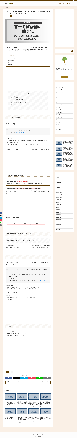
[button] (8, 378)
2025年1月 (59, 219)
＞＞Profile (64, 76)
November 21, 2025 (41, 280)
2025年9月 (59, 199)
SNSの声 (13, 104)
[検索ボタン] (72, 3)
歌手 (58, 124)
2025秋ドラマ (60, 94)
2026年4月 (59, 182)
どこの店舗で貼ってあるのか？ (20, 99)
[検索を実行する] (72, 51)
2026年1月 (59, 189)
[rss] (73, 0)
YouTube (59, 102)
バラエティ (60, 114)
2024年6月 (59, 229)
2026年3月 (59, 184)
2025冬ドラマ (60, 87)
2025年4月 (59, 212)
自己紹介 (59, 129)
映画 (58, 119)
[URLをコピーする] (47, 378)
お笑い (59, 107)
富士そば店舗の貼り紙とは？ (17, 96)
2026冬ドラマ (60, 97)
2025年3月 (59, 214)
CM (58, 99)
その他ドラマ (60, 112)
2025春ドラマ (60, 92)
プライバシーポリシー (35, 434)
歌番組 (59, 127)
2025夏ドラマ (60, 89)
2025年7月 (59, 204)
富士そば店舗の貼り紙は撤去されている (20, 102)
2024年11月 (59, 224)
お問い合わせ (43, 434)
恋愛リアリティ (61, 117)
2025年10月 (59, 197)
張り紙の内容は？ (17, 97)
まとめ (12, 106)
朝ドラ (59, 122)
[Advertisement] (28, 78)
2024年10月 (59, 227)
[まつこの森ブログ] (8, 3)
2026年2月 (59, 187)
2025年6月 (59, 207)
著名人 (59, 132)
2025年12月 (59, 192)
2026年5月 (59, 179)
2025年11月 (59, 194)
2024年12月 (59, 222)
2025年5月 (59, 209)
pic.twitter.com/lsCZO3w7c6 (38, 130)
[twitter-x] (72, 0)
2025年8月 (59, 202)
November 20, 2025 (20, 132)
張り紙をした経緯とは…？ (19, 100)
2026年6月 (59, 177)
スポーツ (59, 109)
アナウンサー (60, 104)
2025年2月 (59, 217)
